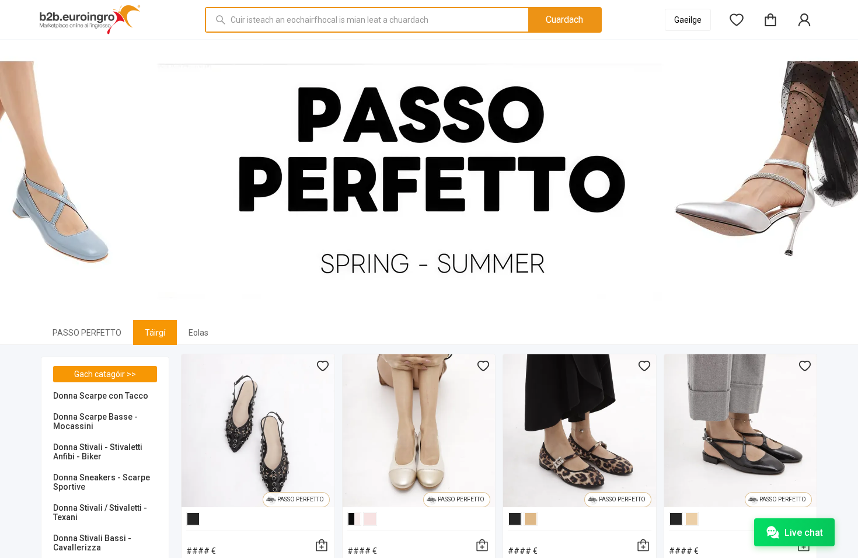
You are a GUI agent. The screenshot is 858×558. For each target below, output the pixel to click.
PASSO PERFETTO (87, 332)
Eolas (198, 332)
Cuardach (564, 19)
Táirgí (155, 332)
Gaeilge (688, 20)
